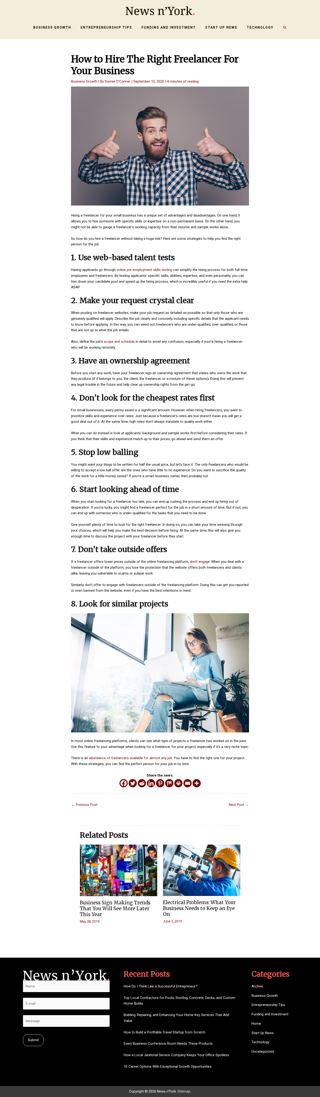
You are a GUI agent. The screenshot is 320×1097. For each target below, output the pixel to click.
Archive (257, 986)
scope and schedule (119, 341)
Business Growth (84, 81)
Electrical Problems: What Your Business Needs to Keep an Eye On (199, 908)
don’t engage (200, 562)
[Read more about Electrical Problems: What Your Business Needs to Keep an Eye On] (201, 870)
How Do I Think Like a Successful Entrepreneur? (160, 986)
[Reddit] (142, 783)
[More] (197, 783)
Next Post (239, 805)
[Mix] (169, 783)
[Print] (178, 783)
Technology (260, 1042)
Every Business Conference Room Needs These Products (168, 1043)
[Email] (187, 783)
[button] (285, 27)
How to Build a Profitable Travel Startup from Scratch (164, 1032)
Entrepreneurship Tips (268, 1005)
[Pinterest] (160, 783)
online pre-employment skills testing (144, 270)
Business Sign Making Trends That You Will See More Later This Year (115, 908)
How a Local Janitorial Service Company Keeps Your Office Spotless (176, 1055)
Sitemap (184, 1091)
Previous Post (84, 805)
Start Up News (263, 1033)
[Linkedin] (151, 783)
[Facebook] (123, 783)
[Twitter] (133, 783)
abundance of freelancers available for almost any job (130, 758)
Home (256, 1023)
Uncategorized (263, 1051)
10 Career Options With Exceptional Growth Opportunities (168, 1066)
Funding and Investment (270, 1014)
